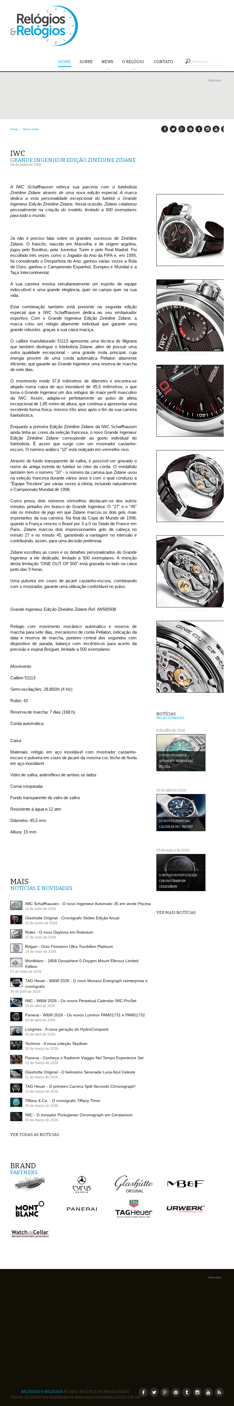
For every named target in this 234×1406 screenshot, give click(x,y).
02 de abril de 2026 (40, 1034)
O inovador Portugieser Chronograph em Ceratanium (178, 881)
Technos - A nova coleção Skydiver (56, 1043)
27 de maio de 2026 (40, 937)
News (107, 61)
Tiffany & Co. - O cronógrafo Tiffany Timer (62, 1100)
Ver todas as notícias (34, 1134)
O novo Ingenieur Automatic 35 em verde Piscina (176, 761)
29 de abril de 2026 (40, 1006)
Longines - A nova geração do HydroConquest (66, 1029)
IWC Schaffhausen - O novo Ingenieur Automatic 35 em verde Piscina (88, 903)
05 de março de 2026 (41, 1120)
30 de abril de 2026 (25, 992)
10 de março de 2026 (41, 1091)
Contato (163, 61)
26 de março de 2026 (41, 1049)
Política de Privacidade (104, 1391)
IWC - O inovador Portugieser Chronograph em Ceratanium (79, 1115)
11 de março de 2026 (41, 1077)
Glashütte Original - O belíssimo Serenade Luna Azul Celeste (80, 1072)
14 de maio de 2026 (40, 952)
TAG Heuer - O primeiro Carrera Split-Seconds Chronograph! (80, 1086)
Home (64, 61)
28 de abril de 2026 (40, 1020)
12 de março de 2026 (41, 1063)
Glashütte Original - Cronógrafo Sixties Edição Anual (72, 918)
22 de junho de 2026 (41, 923)
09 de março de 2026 (41, 1106)
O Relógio (133, 61)
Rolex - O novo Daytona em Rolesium (59, 932)
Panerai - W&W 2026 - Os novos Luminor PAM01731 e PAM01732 (85, 1015)
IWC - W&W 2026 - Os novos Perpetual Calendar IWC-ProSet (80, 1000)
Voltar (35, 129)
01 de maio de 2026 (25, 972)
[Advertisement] (117, 123)
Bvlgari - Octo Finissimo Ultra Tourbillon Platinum (69, 946)
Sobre (86, 61)
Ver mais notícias (176, 912)
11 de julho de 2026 (40, 909)
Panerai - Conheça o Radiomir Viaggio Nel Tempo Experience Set (84, 1057)
